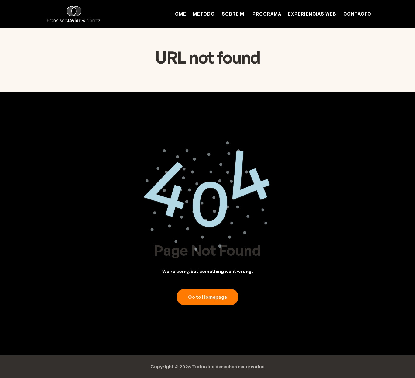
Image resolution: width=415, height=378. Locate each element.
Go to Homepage (207, 297)
